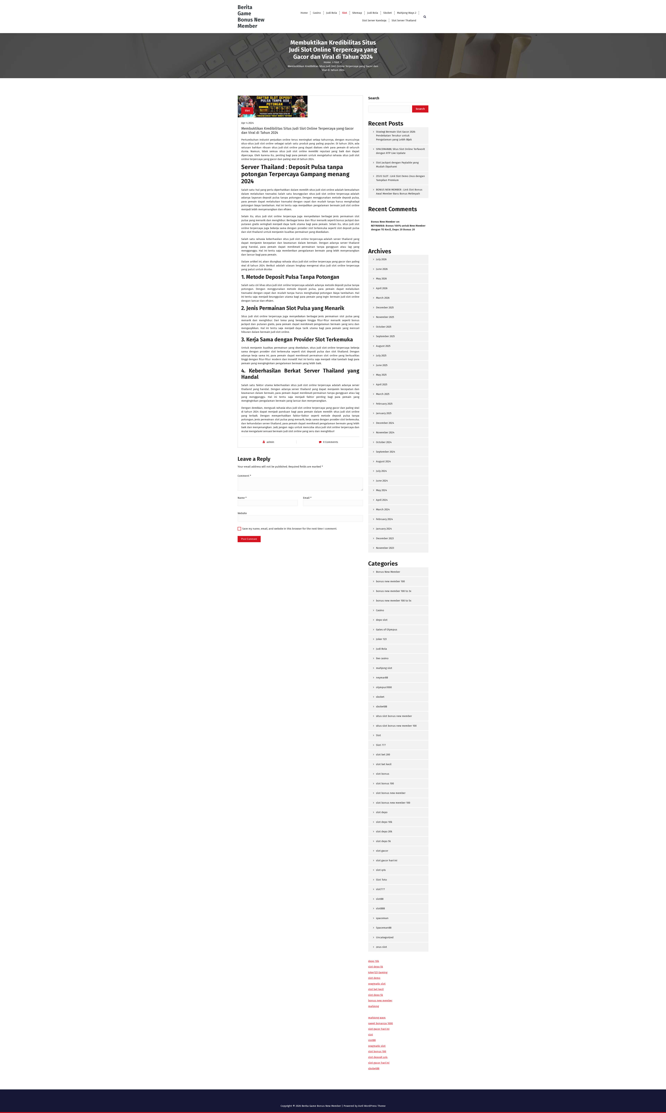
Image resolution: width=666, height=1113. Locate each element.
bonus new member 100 (390, 581)
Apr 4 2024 (247, 122)
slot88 (379, 898)
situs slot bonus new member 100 (396, 725)
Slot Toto (381, 879)
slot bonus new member (390, 793)
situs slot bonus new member (394, 716)
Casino (317, 12)
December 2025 (385, 307)
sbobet (380, 696)
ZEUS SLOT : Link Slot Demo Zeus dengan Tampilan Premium (400, 178)
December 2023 (385, 538)
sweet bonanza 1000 (380, 1023)
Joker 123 (381, 639)
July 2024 (381, 471)
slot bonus (382, 773)
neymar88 (382, 677)
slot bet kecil (383, 764)
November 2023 (385, 547)
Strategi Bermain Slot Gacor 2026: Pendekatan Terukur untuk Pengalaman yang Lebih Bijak (396, 135)
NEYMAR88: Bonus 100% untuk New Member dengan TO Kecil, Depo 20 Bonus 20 (398, 227)
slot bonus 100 (385, 783)
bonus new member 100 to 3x (393, 591)
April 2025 (381, 384)
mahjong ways (377, 1017)
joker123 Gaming (377, 972)
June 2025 (381, 365)
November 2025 (385, 317)
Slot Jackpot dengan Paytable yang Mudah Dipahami (397, 164)
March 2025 (382, 394)
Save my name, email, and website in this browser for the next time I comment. (289, 528)
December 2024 (385, 423)
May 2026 (381, 278)
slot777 (380, 889)
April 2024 (382, 499)
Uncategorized (385, 937)
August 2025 (383, 346)
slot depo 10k (384, 822)
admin (270, 442)
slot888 (380, 908)
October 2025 (383, 326)
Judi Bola (331, 12)
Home (304, 12)
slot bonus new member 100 (393, 802)
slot (370, 1034)
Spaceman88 (383, 927)
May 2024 (381, 490)
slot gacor (382, 850)
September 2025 (385, 336)
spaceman (382, 918)
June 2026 (382, 269)
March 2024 (383, 509)
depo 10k (373, 961)
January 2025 (383, 413)
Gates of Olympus (386, 629)
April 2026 (381, 288)
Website (242, 513)
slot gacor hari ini (386, 860)
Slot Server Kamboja (374, 20)
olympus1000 (384, 687)
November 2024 (385, 432)
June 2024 (382, 480)
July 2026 (381, 259)
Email (307, 497)
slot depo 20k (384, 831)
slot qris (381, 870)
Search (373, 98)
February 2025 (384, 403)
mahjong (373, 1006)
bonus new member (380, 1000)
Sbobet (387, 12)
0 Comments (330, 442)
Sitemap (357, 12)
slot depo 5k (383, 841)
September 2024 (385, 451)
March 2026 (383, 297)
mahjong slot (384, 668)
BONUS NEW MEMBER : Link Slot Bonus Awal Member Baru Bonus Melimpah (399, 191)
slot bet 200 (383, 754)
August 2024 (383, 461)
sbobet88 (381, 706)
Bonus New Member (383, 221)
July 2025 (381, 355)
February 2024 (384, 519)
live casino (382, 658)
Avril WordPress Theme (372, 1105)
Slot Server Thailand (404, 20)
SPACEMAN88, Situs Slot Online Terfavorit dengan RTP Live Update (400, 151)
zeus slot (381, 947)
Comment (244, 475)
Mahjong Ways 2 (406, 12)
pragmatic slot (377, 983)
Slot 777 (381, 745)
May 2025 (381, 374)
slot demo (374, 978)
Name (242, 497)
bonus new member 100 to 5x (393, 600)
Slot (344, 12)
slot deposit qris (377, 1057)
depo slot (381, 619)
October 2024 (384, 442)
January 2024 (384, 528)
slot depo (381, 812)
